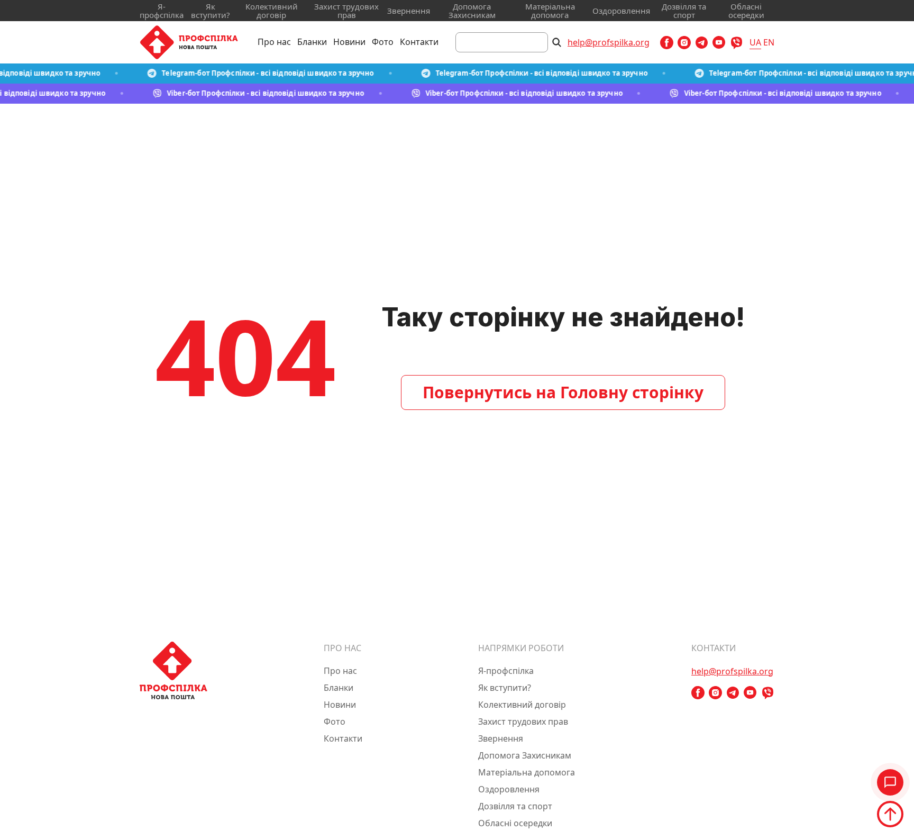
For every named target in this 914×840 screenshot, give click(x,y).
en (768, 42)
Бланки (312, 42)
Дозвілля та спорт (684, 10)
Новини (349, 42)
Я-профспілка (162, 10)
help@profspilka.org (609, 42)
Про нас (274, 42)
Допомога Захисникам (472, 10)
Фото (383, 42)
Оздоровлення (621, 10)
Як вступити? (210, 10)
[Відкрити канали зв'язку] (890, 782)
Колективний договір (271, 10)
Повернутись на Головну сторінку (563, 392)
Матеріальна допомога (550, 10)
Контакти (419, 42)
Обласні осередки (746, 10)
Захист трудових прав (346, 10)
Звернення (408, 10)
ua (755, 42)
